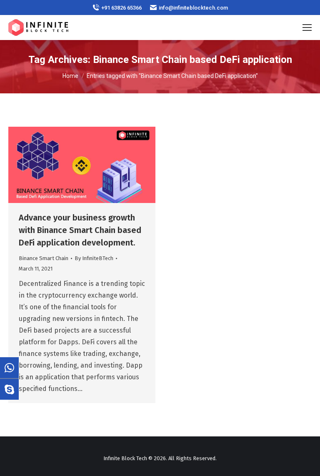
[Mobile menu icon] (307, 27)
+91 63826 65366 (121, 8)
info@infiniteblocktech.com (193, 8)
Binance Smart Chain (43, 258)
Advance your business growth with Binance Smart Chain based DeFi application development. (80, 230)
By (94, 258)
